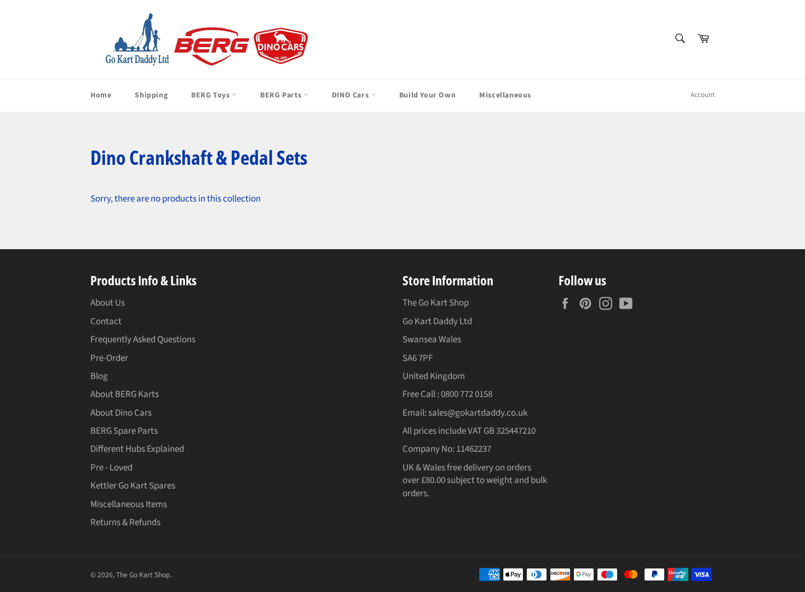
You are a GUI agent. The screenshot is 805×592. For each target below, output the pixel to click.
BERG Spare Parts (124, 431)
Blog (99, 376)
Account (703, 95)
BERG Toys (211, 95)
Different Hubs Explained (137, 449)
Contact (106, 321)
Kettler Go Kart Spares (132, 485)
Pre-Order (109, 358)
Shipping (151, 95)
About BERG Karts (124, 394)
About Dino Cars (121, 412)
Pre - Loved (111, 467)
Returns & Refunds (125, 522)
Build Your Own (427, 95)
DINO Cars (351, 95)
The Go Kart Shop (143, 575)
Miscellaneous (505, 95)
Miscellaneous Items (128, 504)
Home (100, 95)
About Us (107, 302)
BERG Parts (281, 95)
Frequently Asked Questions (143, 339)
